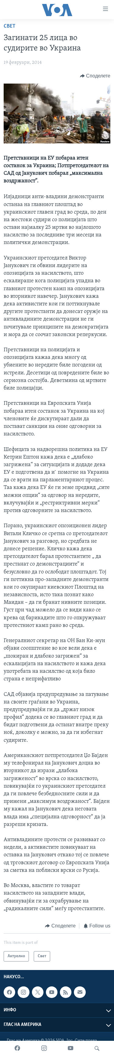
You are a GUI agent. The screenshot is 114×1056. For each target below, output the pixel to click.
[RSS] (65, 992)
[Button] (95, 76)
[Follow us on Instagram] (23, 992)
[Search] (97, 1048)
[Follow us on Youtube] (51, 992)
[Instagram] (44, 1048)
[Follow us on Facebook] (9, 992)
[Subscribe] (79, 992)
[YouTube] (70, 1048)
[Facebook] (17, 1048)
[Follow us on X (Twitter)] (37, 992)
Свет (10, 26)
